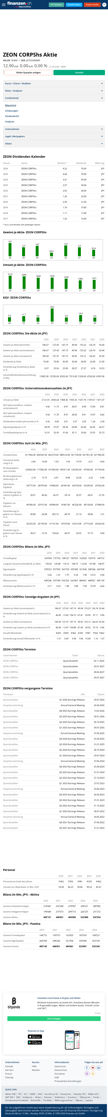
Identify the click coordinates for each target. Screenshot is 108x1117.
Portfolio (47, 1100)
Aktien (38, 1097)
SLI (25, 1094)
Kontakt (9, 1066)
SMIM (32, 1094)
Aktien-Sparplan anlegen (28, 72)
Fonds (96, 1097)
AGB (57, 1077)
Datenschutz (61, 1070)
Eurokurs (72, 1097)
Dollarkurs (60, 1097)
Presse (8, 1074)
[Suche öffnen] (104, 5)
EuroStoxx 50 (51, 1094)
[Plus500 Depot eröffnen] (22, 6)
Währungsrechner (64, 1100)
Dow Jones (65, 1094)
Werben (36, 1070)
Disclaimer (60, 1074)
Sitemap (9, 1077)
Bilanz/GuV (10, 105)
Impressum (60, 1066)
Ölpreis (79, 1100)
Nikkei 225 (93, 1094)
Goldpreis (27, 1097)
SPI (19, 1094)
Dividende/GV (12, 116)
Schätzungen (11, 110)
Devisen (48, 1097)
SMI (18, 1097)
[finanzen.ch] (19, 3)
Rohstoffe (35, 1100)
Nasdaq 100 (79, 1094)
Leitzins (89, 1100)
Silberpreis (85, 1097)
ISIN (23, 60)
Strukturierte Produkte (16, 1100)
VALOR (6, 60)
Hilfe (34, 1066)
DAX (40, 1094)
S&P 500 (9, 1097)
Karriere (9, 1070)
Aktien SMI (10, 1094)
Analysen (9, 121)
